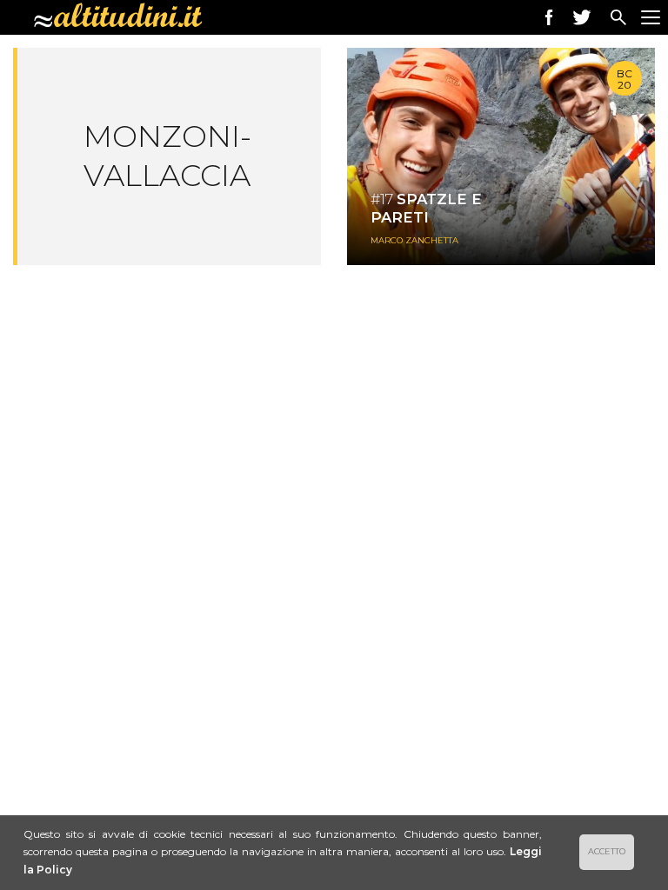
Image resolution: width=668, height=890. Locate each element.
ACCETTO (606, 851)
